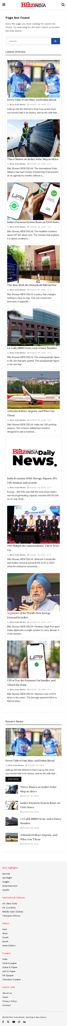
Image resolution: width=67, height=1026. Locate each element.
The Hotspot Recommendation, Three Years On (33, 548)
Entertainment (9, 886)
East (4, 929)
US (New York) (9, 903)
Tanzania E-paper (11, 979)
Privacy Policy (9, 1001)
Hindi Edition (9, 945)
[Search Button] (63, 4)
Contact (6, 1005)
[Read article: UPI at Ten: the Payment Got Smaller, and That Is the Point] (33, 659)
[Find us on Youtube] (13, 1022)
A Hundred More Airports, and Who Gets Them (31, 413)
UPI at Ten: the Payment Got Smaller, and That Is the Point (31, 682)
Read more (14, 779)
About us (7, 993)
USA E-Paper (9, 971)
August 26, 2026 (37, 622)
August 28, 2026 (37, 104)
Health (5, 890)
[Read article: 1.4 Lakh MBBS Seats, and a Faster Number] (33, 327)
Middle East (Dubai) (12, 911)
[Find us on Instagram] (19, 1022)
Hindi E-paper (9, 963)
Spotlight (7, 877)
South (5, 937)
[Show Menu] (3, 4)
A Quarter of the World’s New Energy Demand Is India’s (28, 615)
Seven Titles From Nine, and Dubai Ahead (31, 99)
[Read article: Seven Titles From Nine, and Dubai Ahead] (33, 79)
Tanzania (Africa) (11, 915)
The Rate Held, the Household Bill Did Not (31, 285)
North (5, 941)
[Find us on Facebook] (3, 1022)
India (4, 959)
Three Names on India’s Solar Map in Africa (32, 159)
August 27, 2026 (37, 555)
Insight (5, 882)
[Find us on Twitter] (8, 1022)
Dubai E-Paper (9, 967)
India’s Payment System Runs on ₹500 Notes (33, 222)
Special (6, 873)
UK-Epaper (8, 975)
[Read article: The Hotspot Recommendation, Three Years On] (33, 525)
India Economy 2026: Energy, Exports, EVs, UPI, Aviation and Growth (32, 480)
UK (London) (9, 907)
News (11, 753)
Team (5, 997)
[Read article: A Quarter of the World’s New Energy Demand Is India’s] (33, 592)
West (5, 933)
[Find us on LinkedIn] (24, 1022)
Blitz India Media (17, 104)
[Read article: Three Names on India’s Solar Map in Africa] (33, 138)
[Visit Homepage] (33, 5)
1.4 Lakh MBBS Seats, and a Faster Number (32, 348)
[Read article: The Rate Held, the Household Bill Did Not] (33, 264)
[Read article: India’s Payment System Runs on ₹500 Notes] (33, 201)
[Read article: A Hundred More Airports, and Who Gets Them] (33, 390)
